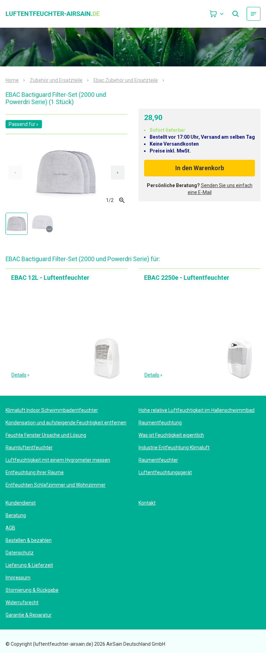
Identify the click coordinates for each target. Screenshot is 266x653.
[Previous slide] (15, 173)
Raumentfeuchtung (160, 422)
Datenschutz (20, 552)
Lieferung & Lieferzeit (29, 565)
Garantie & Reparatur (29, 615)
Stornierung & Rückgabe (32, 590)
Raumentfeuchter (158, 460)
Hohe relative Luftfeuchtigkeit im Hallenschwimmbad (197, 410)
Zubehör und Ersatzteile (56, 80)
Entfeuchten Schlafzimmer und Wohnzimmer (56, 485)
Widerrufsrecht (22, 602)
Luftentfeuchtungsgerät (165, 472)
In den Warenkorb (199, 168)
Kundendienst (21, 503)
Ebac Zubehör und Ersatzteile (126, 80)
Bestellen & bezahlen (29, 540)
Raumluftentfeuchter (29, 447)
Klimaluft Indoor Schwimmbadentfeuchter (52, 410)
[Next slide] (118, 173)
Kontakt (147, 503)
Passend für (22, 124)
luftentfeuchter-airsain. (53, 13)
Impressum (18, 577)
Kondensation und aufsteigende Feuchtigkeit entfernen (66, 422)
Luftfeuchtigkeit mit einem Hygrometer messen (58, 460)
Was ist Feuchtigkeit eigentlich (171, 435)
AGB (10, 528)
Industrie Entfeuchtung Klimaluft (174, 447)
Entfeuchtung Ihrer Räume (35, 472)
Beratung (16, 515)
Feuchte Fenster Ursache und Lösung (46, 435)
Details (18, 375)
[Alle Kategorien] (253, 14)
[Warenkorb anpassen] (216, 13)
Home (12, 80)
